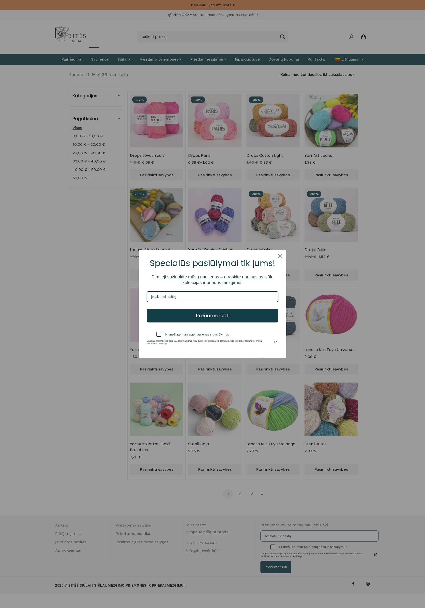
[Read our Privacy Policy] (275, 342)
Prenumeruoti (212, 315)
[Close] (280, 256)
